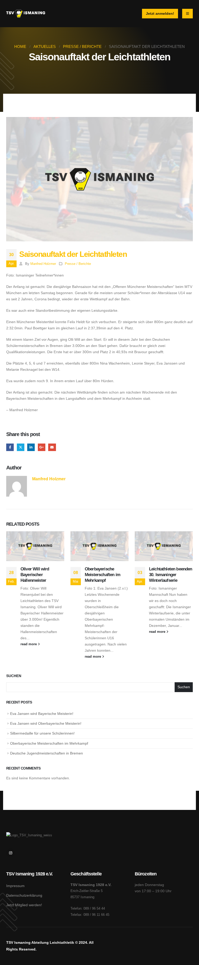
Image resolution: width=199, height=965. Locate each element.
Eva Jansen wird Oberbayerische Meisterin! (45, 723)
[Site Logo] (25, 13)
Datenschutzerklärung (24, 895)
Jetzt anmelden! (160, 13)
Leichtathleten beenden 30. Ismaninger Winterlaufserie (170, 575)
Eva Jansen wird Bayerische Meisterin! (41, 714)
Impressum (15, 886)
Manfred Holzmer (43, 264)
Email (52, 447)
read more (29, 644)
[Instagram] (10, 852)
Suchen (13, 676)
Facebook (10, 447)
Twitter (20, 447)
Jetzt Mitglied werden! (24, 905)
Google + (41, 447)
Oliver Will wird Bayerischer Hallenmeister (34, 575)
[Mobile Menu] (187, 13)
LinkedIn (31, 447)
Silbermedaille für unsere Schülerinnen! (42, 733)
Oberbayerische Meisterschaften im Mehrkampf (102, 575)
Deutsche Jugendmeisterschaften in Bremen (46, 753)
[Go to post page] (35, 546)
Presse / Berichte (78, 264)
